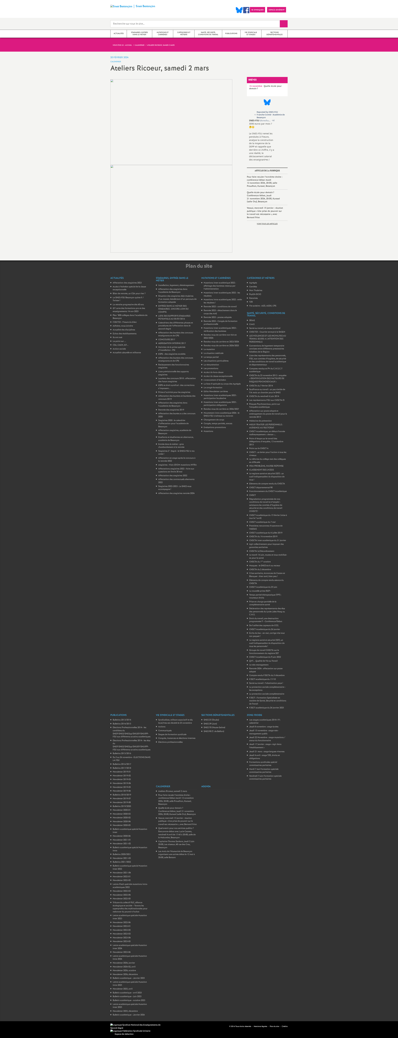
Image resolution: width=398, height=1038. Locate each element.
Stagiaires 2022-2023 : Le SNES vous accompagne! (174, 488)
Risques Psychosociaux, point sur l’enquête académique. (264, 406)
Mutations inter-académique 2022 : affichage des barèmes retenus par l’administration (220, 285)
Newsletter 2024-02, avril (124, 966)
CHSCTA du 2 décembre (260, 569)
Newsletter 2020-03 (122, 814)
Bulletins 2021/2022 (122, 862)
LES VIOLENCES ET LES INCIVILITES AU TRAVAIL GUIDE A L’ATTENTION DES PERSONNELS (267, 338)
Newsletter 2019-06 (122, 791)
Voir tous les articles (267, 224)
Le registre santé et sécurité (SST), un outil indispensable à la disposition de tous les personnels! (267, 643)
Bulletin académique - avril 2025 (127, 992)
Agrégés (253, 282)
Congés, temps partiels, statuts (218, 423)
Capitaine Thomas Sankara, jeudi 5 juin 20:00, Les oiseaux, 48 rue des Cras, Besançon (176, 844)
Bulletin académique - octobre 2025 (129, 1000)
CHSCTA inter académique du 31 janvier (267, 540)
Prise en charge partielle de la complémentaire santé (262, 603)
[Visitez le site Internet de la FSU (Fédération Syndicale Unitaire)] (130, 1031)
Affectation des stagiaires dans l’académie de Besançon (172, 291)
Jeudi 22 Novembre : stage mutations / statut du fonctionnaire (267, 739)
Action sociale (119, 349)
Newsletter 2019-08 (122, 802)
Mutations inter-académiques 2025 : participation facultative (220, 397)
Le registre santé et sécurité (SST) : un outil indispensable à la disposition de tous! (267, 476)
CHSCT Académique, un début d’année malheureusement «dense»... (267, 433)
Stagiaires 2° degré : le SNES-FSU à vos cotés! (176, 453)
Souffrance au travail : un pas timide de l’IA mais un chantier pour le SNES (267, 391)
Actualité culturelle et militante (127, 352)
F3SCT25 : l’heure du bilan (125, 322)
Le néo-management (258, 664)
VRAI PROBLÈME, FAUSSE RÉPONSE (266, 466)
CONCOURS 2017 (166, 339)
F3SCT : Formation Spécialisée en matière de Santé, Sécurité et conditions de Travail (267, 700)
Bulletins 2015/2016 (122, 753)
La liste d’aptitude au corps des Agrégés (222, 383)
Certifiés (253, 286)
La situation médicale (213, 353)
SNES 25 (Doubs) (211, 719)
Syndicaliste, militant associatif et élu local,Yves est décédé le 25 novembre (175, 721)
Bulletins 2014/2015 (122, 723)
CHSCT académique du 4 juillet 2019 (265, 532)
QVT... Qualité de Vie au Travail (263, 661)
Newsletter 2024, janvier (124, 963)
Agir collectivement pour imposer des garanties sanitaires (266, 546)
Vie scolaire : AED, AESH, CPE (262, 305)
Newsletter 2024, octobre (124, 970)
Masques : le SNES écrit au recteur (264, 565)
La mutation (209, 349)
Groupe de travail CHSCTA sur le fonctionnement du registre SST (264, 652)
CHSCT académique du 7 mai (262, 522)
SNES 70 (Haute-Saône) (214, 727)
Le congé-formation (213, 387)
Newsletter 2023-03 (122, 933)
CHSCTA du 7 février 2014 (261, 385)
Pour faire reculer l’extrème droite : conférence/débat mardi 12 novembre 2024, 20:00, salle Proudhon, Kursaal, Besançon (264, 181)
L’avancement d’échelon (215, 380)
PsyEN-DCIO (255, 294)
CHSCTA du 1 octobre (260, 561)
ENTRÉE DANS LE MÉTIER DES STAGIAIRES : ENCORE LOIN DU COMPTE (173, 309)
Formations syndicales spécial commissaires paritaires (263, 764)
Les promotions (211, 368)
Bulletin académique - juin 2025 (127, 996)
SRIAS (252, 320)
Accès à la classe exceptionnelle (218, 376)
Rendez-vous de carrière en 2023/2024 (221, 341)
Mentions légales (260, 1026)
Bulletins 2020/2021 (122, 854)
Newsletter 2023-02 (122, 930)
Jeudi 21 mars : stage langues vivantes (267, 751)
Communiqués (165, 730)
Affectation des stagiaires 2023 (127, 282)
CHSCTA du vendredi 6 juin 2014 (264, 396)
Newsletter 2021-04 (122, 872)
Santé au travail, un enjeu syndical (264, 328)
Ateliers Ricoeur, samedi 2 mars (172, 791)
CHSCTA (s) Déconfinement (261, 551)
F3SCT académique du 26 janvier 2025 (266, 707)
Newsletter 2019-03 (122, 779)
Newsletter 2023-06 (122, 952)
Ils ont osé (117, 337)
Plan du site (274, 1026)
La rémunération (211, 364)
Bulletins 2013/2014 (122, 719)
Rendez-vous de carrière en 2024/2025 (221, 345)
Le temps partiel (211, 357)
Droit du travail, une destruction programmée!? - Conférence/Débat (265, 620)
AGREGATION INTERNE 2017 (172, 343)
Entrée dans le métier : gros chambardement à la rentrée (171, 446)
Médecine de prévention (260, 420)
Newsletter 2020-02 (122, 817)
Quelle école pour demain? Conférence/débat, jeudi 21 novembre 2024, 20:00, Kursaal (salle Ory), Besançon (263, 197)
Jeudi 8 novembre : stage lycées (263, 726)
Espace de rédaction (124, 1034)
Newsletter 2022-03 (122, 891)
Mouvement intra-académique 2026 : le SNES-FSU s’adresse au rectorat (221, 415)
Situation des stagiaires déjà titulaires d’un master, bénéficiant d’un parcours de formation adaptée (177, 299)
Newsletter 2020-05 (122, 825)
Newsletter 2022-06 (122, 922)
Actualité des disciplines (124, 329)
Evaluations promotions (215, 427)
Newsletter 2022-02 (122, 880)
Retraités (253, 298)
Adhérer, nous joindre (123, 325)
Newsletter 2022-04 (122, 895)
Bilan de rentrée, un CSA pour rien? (129, 293)
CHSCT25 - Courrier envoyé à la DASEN (267, 332)
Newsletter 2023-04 (122, 937)
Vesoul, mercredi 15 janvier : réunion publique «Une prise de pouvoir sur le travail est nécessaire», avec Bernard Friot (265, 212)
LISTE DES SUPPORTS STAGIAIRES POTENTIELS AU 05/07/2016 (174, 318)
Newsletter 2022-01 (122, 876)
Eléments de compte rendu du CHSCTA (267, 483)
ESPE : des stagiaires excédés (171, 354)
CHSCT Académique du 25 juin (263, 587)
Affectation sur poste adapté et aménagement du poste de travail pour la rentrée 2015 (268, 414)
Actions (161, 726)
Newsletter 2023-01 (122, 926)
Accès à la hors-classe (213, 372)
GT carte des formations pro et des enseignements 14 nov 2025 (129, 310)
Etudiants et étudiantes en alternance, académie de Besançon (176, 439)
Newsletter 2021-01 (122, 840)
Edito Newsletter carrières (216, 391)
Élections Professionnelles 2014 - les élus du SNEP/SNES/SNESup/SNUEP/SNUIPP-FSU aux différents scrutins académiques (131, 745)
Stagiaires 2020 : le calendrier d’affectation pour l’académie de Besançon (173, 423)
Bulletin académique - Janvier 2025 (129, 978)
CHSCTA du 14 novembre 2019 (263, 536)
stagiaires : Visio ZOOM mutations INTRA (177, 464)
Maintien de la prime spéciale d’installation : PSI (171, 349)
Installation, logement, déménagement (176, 285)
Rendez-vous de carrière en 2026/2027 (221, 409)
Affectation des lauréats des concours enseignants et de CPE (175, 334)
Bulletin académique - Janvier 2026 (129, 1014)
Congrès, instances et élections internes (176, 738)
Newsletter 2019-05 (122, 787)
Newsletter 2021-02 (122, 843)
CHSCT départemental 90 (261, 487)
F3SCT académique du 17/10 (262, 679)
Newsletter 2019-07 (122, 798)
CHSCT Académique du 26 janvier (264, 629)
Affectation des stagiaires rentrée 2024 (176, 493)
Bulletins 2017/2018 (122, 768)
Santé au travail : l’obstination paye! (266, 683)
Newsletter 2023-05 (122, 941)
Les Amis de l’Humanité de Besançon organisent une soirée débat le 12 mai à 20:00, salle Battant (176, 854)
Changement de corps (214, 419)
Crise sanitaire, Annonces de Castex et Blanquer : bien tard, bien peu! (267, 575)
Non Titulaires (255, 290)
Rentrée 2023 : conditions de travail (220, 306)
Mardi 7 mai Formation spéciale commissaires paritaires (263, 771)
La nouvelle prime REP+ (260, 591)
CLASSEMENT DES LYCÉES (261, 469)
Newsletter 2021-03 (122, 858)
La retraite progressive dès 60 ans (128, 304)
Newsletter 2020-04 (122, 821)
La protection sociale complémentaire (266, 694)
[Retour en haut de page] (12, 1026)
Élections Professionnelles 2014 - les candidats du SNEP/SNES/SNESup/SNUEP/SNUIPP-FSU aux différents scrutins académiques (131, 732)
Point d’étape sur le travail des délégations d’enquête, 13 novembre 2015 (266, 441)
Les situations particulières (216, 360)
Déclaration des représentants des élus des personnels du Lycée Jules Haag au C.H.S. (267, 611)
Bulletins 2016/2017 (122, 764)
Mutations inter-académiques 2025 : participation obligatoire (220, 404)
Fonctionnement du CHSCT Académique (268, 491)
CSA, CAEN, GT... (121, 345)
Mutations (208, 431)
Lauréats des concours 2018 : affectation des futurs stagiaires (177, 380)
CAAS (252, 324)
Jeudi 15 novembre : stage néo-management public (263, 732)
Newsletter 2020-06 (122, 836)
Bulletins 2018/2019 (122, 794)
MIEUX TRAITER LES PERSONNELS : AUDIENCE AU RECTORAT (266, 426)
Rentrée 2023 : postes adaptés (218, 317)
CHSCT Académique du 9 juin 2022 (265, 657)
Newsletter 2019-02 (122, 775)
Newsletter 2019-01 (122, 771)
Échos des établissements (125, 333)
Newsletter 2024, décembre (125, 974)
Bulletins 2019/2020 (122, 806)
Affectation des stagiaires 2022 (172, 475)
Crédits (285, 1026)
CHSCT (252, 495)
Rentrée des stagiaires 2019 (171, 409)
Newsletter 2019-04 (122, 783)
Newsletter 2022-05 (122, 898)
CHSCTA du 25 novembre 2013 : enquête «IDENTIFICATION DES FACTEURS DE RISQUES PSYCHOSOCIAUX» (267, 378)
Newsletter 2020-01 (122, 810)
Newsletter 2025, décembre (125, 1011)
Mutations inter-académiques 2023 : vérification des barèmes (220, 330)
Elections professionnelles (170, 742)
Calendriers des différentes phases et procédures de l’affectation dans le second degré (175, 325)
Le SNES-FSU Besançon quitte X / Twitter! (128, 299)
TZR (251, 302)
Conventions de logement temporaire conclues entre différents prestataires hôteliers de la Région (266, 348)
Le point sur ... (119, 341)
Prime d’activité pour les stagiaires (174, 392)
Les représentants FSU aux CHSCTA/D (267, 400)
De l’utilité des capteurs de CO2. (264, 625)
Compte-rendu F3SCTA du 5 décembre (267, 675)
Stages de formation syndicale (172, 734)
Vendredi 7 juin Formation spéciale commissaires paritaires (265, 778)
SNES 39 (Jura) (210, 723)
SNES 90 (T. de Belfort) (214, 731)
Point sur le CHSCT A (258, 448)
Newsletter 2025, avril (122, 988)
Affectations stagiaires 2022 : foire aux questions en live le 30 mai (176, 470)
